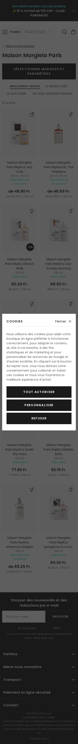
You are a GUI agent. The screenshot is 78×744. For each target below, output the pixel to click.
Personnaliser (39, 405)
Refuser (39, 418)
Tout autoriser (39, 392)
